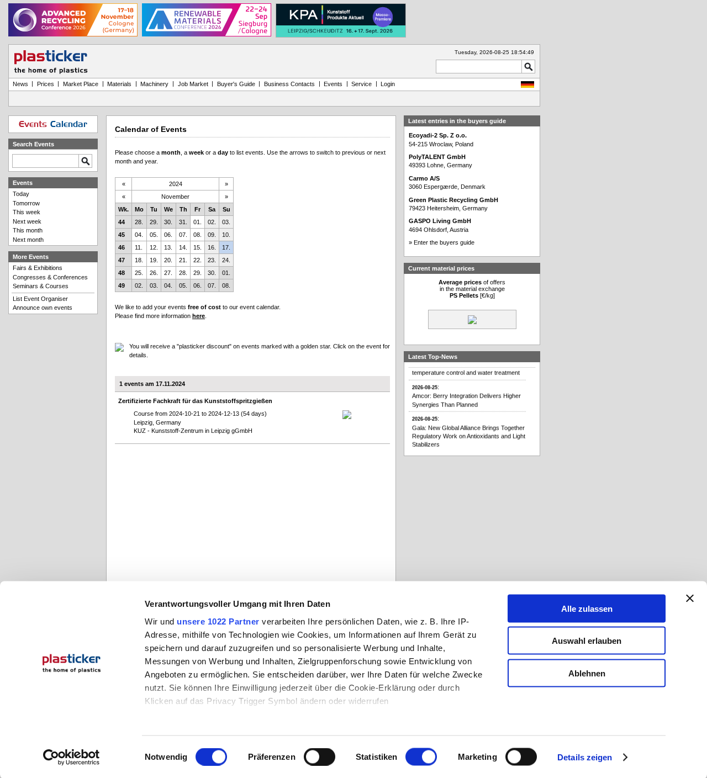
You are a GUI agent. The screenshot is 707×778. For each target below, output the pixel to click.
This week (26, 212)
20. (168, 260)
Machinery (154, 84)
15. (197, 247)
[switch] (319, 757)
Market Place (80, 84)
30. (168, 222)
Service (361, 84)
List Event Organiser (40, 298)
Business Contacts (289, 84)
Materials (119, 84)
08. (197, 234)
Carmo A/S (424, 178)
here (198, 316)
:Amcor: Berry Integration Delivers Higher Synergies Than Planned (466, 392)
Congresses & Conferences (50, 277)
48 (121, 272)
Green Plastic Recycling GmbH (453, 200)
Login (388, 84)
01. (197, 222)
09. (212, 234)
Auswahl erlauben (586, 640)
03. (226, 222)
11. (139, 247)
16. (212, 247)
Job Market (193, 84)
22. (197, 260)
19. (154, 260)
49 (121, 285)
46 (121, 247)
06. (168, 234)
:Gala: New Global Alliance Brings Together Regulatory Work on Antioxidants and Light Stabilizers (468, 427)
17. (226, 247)
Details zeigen (584, 757)
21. (183, 260)
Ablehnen (586, 673)
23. (212, 260)
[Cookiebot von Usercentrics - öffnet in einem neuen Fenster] (71, 757)
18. (139, 260)
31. (183, 222)
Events (333, 84)
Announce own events (42, 307)
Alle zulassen (587, 608)
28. (139, 222)
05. (154, 234)
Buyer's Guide (236, 84)
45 (121, 234)
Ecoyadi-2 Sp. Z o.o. (438, 135)
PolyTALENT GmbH (437, 157)
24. (226, 260)
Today (21, 193)
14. (183, 247)
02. (212, 222)
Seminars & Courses (40, 286)
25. (139, 272)
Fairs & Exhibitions (37, 267)
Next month (28, 239)
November (175, 196)
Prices (45, 84)
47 (121, 260)
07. (183, 234)
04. (139, 234)
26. (154, 272)
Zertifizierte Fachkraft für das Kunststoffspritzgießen (195, 401)
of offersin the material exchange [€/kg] (472, 289)
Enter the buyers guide (444, 242)
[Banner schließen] (690, 598)
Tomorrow (26, 203)
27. (168, 272)
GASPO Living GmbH (440, 221)
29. (154, 222)
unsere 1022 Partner (218, 621)
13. (168, 247)
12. (154, 247)
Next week (27, 221)
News (20, 84)
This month (28, 230)
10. (226, 234)
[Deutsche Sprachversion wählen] (527, 85)
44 (121, 222)
